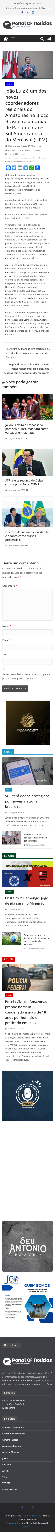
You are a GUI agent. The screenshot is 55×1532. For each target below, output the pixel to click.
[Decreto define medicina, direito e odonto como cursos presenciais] (27, 503)
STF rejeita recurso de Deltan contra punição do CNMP (24, 482)
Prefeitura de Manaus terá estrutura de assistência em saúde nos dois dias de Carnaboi (28, 353)
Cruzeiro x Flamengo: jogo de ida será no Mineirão (26, 901)
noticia (23, 154)
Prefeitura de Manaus (13, 1427)
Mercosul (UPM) (11, 154)
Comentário (9, 585)
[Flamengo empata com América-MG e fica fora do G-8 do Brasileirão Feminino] (11, 942)
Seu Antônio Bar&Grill (13, 1404)
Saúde (8, 790)
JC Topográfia (8, 1407)
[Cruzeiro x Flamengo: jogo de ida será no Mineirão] (27, 874)
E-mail (6, 640)
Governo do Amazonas (13, 1433)
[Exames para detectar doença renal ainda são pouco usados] (11, 839)
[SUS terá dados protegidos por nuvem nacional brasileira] (27, 771)
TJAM (4, 1477)
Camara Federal (10, 1439)
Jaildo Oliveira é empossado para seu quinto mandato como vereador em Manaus (26, 429)
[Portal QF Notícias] (5, 38)
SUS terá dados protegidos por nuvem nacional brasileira (27, 801)
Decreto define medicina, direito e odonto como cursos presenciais (27, 536)
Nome (6, 626)
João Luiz (28, 150)
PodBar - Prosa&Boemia (14, 1400)
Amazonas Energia (11, 1446)
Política (9, 84)
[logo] (27, 1352)
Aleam (5, 1470)
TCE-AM (6, 1483)
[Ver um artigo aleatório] (49, 38)
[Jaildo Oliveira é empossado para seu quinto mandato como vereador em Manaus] (27, 395)
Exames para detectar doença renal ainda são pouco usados (35, 837)
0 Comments (36, 146)
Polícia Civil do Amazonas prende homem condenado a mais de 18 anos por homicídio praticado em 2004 (26, 1012)
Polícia (9, 995)
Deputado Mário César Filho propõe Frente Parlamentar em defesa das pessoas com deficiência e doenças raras (26, 369)
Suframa (6, 1464)
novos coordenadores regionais (18, 158)
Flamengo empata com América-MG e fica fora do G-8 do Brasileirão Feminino (36, 940)
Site (4, 654)
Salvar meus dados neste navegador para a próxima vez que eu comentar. (26, 676)
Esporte (9, 892)
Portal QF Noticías (40, 158)
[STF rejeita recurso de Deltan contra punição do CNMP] (27, 451)
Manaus (37, 150)
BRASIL (21, 150)
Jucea (5, 1458)
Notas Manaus (9, 1489)
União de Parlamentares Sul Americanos (21, 161)
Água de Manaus (10, 1452)
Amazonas (12, 150)
